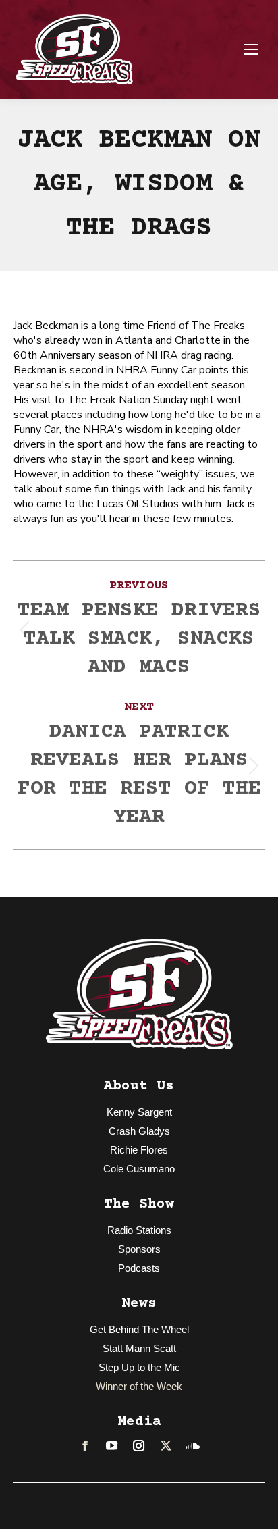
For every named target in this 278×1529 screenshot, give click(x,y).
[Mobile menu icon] (251, 49)
